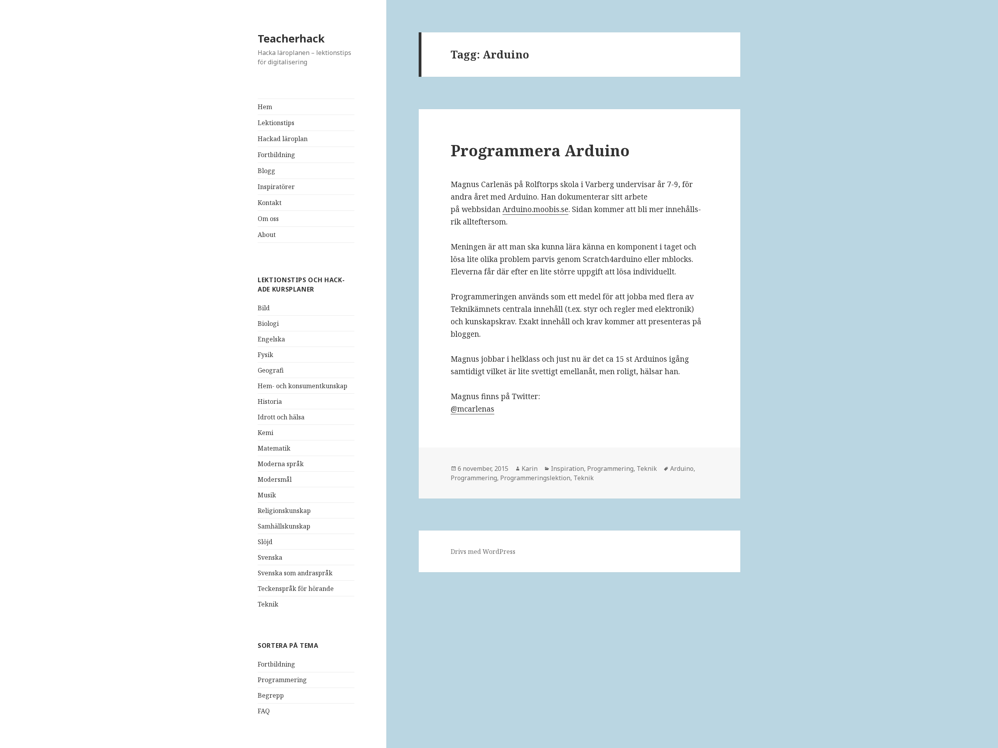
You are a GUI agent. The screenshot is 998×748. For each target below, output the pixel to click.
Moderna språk (281, 464)
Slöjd (265, 542)
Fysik (265, 354)
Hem (265, 107)
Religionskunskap (284, 510)
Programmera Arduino (540, 150)
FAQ (264, 711)
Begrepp (271, 695)
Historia (270, 401)
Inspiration (567, 468)
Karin (530, 468)
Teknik (268, 604)
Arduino (682, 468)
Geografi (271, 370)
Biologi (268, 323)
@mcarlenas (472, 409)
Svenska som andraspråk (295, 573)
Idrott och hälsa (281, 417)
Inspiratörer (276, 186)
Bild (264, 308)
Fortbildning (276, 154)
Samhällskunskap (284, 526)
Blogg (266, 170)
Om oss (268, 218)
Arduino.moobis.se (535, 209)
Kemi (265, 432)
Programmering (282, 679)
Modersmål (275, 479)
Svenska (270, 557)
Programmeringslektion (535, 478)
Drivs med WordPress (483, 551)
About (267, 234)
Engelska (271, 339)
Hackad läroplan (283, 138)
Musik (267, 495)
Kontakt (269, 202)
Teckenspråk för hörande (296, 588)
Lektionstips (276, 122)
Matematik (274, 448)
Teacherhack (291, 38)
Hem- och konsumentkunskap (302, 386)
